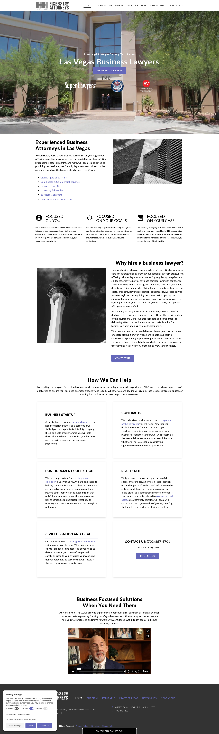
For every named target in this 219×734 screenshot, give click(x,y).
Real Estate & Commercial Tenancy (60, 181)
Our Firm (92, 698)
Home (78, 698)
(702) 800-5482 (116, 731)
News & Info (149, 698)
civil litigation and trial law (82, 541)
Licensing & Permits (51, 190)
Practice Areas (128, 698)
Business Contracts (51, 194)
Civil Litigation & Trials (53, 177)
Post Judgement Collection (56, 198)
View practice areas (110, 70)
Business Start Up (50, 185)
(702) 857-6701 (158, 541)
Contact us (122, 358)
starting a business (80, 421)
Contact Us (168, 698)
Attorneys (108, 698)
